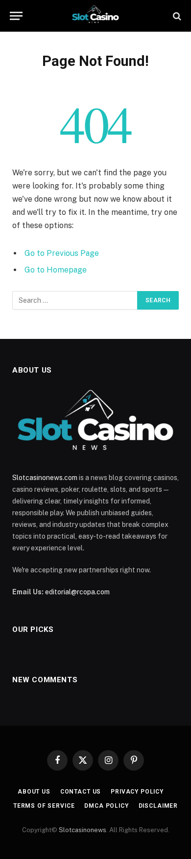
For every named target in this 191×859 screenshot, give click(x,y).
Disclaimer (158, 805)
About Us (34, 791)
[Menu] (16, 16)
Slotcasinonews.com (44, 478)
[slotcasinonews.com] (96, 16)
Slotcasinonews (82, 830)
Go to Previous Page (61, 253)
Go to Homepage (55, 269)
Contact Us (80, 791)
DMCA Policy (106, 805)
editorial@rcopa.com (77, 592)
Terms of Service (43, 805)
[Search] (176, 16)
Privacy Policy (137, 791)
